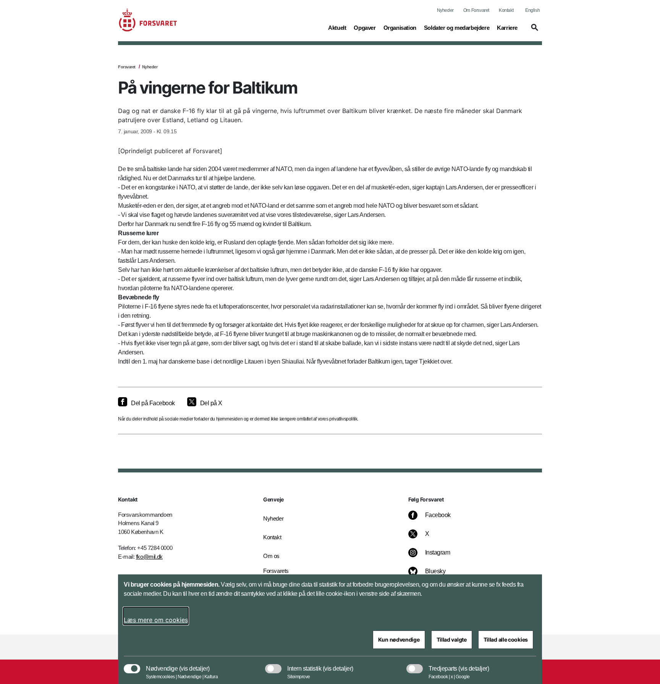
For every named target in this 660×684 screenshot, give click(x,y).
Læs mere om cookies (156, 620)
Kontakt (506, 10)
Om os (271, 556)
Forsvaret (127, 67)
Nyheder (445, 10)
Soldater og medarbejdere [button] (456, 27)
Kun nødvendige (399, 639)
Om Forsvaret (476, 10)
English (532, 10)
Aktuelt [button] (337, 27)
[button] (533, 31)
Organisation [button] (399, 27)
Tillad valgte (452, 639)
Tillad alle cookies (506, 639)
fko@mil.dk (149, 556)
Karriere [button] (507, 27)
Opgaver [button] (364, 27)
